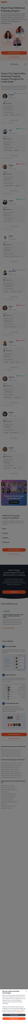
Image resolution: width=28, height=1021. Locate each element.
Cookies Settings (14, 1015)
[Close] (26, 991)
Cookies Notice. (19, 1011)
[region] (14, 1005)
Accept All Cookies (14, 1018)
